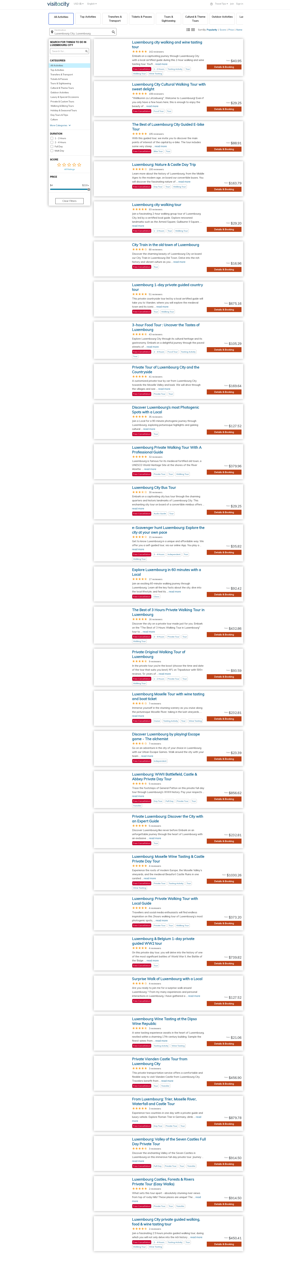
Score (223, 29)
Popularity (212, 29)
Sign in (239, 3)
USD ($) (78, 3)
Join (232, 3)
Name (239, 29)
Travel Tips (221, 3)
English (91, 3)
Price (231, 29)
